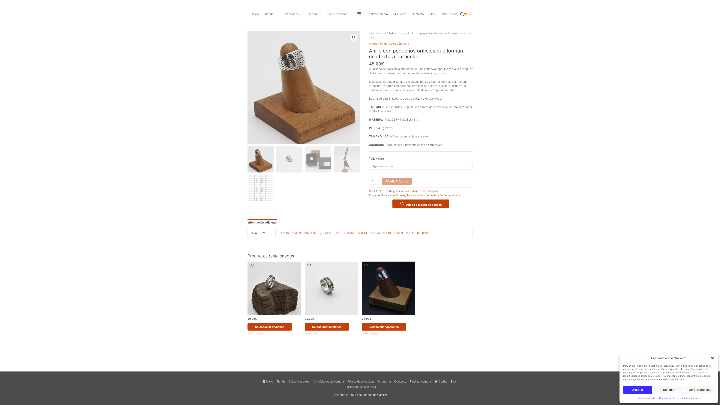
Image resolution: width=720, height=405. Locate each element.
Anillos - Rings (396, 33)
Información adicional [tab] (262, 222)
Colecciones (291, 14)
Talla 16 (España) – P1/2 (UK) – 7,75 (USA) (305, 233)
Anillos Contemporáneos (445, 195)
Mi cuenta (399, 14)
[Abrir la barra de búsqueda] (462, 14)
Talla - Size (376, 158)
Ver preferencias (699, 390)
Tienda (269, 14)
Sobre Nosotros (299, 381)
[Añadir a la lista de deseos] (252, 265)
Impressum (694, 398)
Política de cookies (647, 398)
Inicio (255, 14)
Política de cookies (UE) (361, 386)
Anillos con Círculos (393, 195)
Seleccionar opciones (269, 327)
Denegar (669, 390)
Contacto (418, 14)
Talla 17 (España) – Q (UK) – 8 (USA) (357, 233)
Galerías (313, 14)
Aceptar (637, 390)
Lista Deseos (449, 14)
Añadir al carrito (397, 181)
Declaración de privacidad (673, 398)
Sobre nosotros (337, 14)
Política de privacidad (360, 381)
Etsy (432, 14)
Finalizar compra (377, 14)
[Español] (467, 14)
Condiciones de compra (328, 381)
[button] (712, 358)
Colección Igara (399, 43)
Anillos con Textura (418, 195)
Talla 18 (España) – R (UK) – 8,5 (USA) (405, 233)
